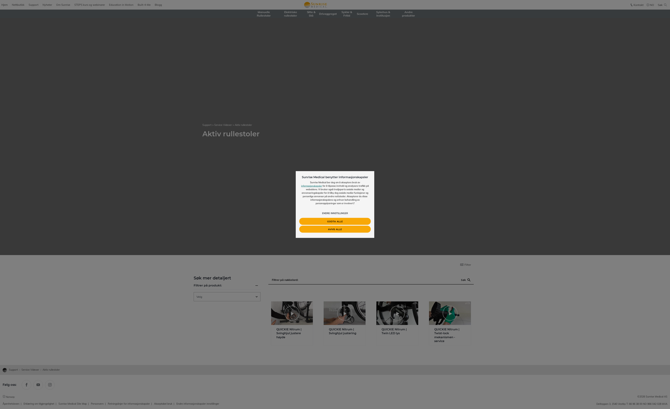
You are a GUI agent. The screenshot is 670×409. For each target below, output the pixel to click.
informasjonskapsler (311, 185)
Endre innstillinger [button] (335, 213)
